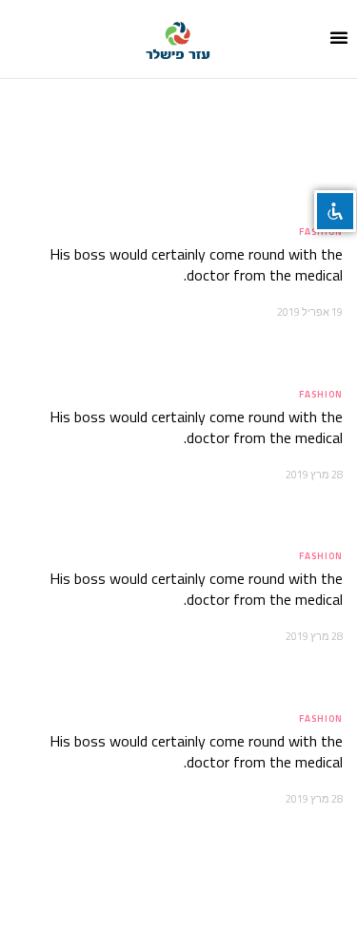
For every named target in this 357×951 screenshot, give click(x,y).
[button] (339, 37)
